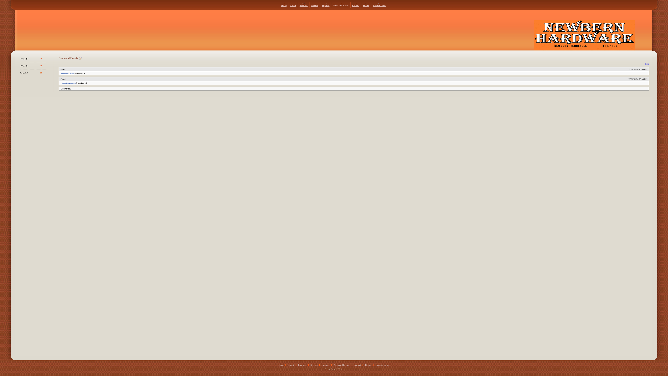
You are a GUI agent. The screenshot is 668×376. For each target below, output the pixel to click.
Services (314, 5)
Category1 (24, 59)
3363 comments (67, 73)
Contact (355, 5)
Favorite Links (379, 5)
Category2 (24, 66)
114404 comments (68, 83)
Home (284, 5)
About (293, 5)
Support (325, 5)
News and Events (341, 5)
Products (304, 5)
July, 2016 (24, 73)
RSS (647, 64)
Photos (366, 5)
